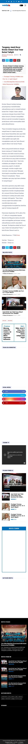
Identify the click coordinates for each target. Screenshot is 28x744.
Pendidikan (8, 698)
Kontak (15, 742)
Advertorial (4, 696)
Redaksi (21, 742)
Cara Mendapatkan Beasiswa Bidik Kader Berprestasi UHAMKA (14, 644)
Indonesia (4, 56)
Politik (17, 698)
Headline (4, 320)
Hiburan (20, 696)
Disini (18, 235)
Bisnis (13, 696)
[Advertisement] (14, 27)
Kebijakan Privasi (8, 742)
